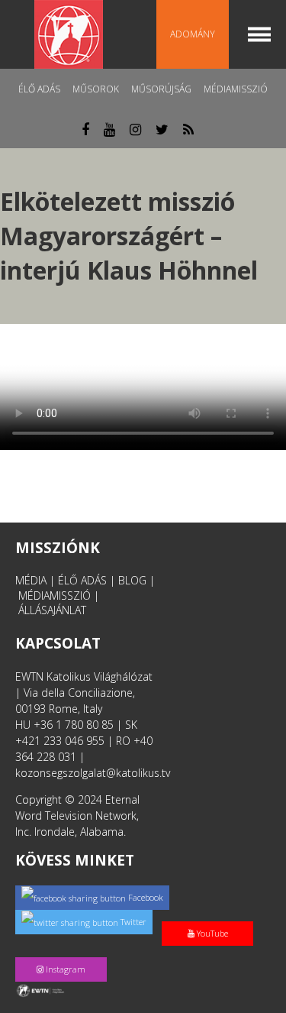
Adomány (192, 34)
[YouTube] (210, 917)
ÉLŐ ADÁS (82, 580)
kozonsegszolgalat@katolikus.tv (92, 772)
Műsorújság (161, 89)
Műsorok (95, 89)
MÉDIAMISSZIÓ (54, 595)
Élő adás (39, 89)
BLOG (132, 580)
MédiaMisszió (236, 89)
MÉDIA (31, 580)
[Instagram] (64, 953)
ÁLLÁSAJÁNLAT (52, 610)
